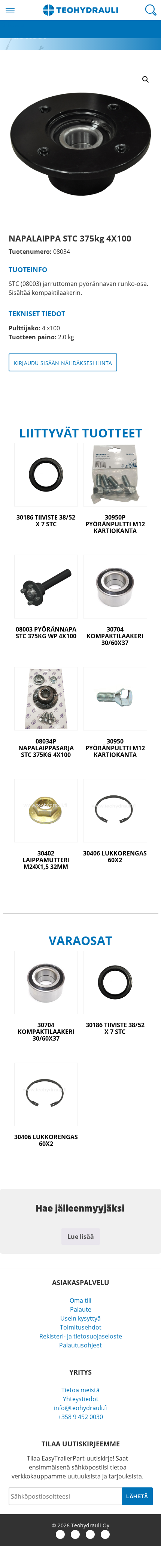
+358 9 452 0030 (80, 1417)
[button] (145, 79)
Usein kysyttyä (80, 1318)
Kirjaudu (12, 25)
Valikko (10, 10)
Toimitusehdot (80, 1327)
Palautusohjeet (80, 1345)
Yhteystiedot (80, 1399)
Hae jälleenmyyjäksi (27, 33)
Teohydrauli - (80, 10)
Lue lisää (80, 1236)
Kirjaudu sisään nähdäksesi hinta (63, 363)
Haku (151, 10)
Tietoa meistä (80, 1390)
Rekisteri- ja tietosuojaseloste (80, 1336)
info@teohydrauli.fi (80, 1408)
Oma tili (80, 1300)
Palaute (80, 1309)
